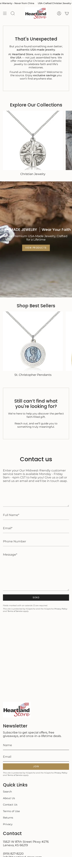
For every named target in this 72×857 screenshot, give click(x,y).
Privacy (8, 824)
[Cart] (67, 13)
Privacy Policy (60, 609)
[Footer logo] (17, 710)
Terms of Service (15, 611)
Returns (8, 817)
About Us (9, 798)
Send (36, 597)
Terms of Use (11, 811)
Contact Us (10, 804)
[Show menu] (4, 13)
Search (7, 791)
